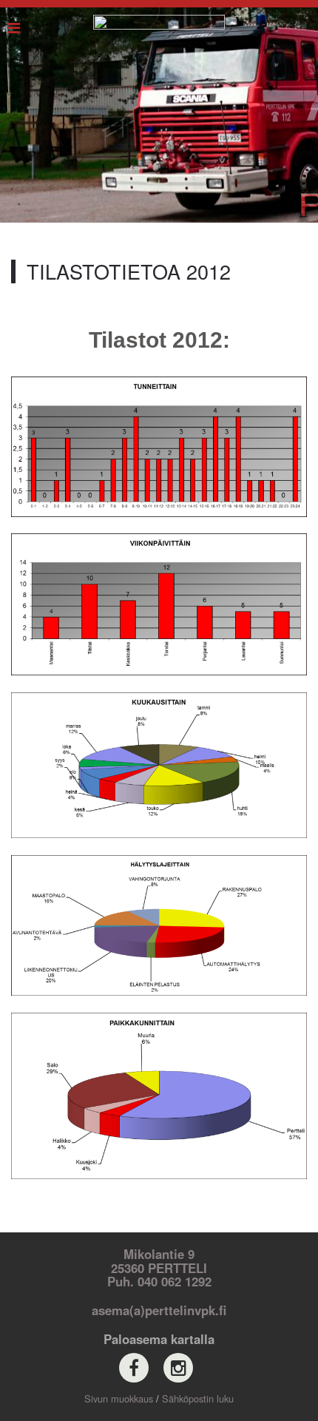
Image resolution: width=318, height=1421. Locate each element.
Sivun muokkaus (118, 1398)
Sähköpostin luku (198, 1398)
